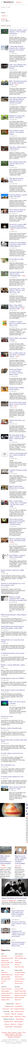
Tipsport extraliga (5, 976)
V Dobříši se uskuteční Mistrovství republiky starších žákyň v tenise (17, 323)
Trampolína (7, 1014)
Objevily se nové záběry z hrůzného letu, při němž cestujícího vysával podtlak (20, 859)
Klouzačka (19, 1014)
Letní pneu (6, 1024)
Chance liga (4, 972)
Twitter (9, 1032)
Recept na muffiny (19, 974)
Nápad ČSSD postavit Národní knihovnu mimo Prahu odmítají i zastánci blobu (12, 627)
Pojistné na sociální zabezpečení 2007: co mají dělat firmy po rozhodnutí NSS (18, 598)
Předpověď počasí (9, 1006)
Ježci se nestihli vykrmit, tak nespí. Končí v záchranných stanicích (17, 354)
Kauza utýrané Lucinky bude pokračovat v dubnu (17, 787)
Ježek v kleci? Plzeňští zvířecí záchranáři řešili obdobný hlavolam (17, 66)
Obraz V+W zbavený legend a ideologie (17, 702)
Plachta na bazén (19, 1011)
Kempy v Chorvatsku (6, 988)
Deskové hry (13, 1024)
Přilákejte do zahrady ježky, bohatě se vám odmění (17, 116)
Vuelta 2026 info (19, 956)
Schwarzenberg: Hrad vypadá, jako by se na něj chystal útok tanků (17, 404)
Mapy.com (18, 1003)
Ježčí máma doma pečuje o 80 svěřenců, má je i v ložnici (16, 180)
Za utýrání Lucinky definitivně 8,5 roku (12, 776)
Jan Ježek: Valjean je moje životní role (12, 753)
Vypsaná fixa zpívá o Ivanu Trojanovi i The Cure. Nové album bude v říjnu (17, 290)
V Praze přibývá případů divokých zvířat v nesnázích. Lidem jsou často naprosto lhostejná (17, 48)
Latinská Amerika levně (7, 997)
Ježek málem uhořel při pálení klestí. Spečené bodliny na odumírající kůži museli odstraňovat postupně (17, 100)
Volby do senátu (5, 964)
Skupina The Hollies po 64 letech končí (14, 898)
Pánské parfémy (18, 1026)
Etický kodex (19, 1034)
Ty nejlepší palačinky (20, 972)
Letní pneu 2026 (19, 988)
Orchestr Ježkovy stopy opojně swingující (17, 339)
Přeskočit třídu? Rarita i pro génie (17, 421)
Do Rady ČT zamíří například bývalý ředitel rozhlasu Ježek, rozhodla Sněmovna (17, 244)
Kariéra (19, 1032)
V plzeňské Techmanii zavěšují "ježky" (18, 471)
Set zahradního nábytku (7, 1016)
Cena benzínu (5, 1008)
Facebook (4, 1032)
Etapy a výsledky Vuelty (20, 958)
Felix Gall (17, 964)
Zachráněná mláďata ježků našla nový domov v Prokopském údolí (16, 273)
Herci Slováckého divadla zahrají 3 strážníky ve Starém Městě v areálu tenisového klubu (17, 437)
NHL (2, 983)
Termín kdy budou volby (7, 962)
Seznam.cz (19, 2)
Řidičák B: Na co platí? (20, 995)
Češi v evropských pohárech (17, 1008)
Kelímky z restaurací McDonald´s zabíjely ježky (13, 665)
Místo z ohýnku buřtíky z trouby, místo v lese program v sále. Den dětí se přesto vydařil (18, 503)
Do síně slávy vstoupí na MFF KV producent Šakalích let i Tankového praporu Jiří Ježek (18, 226)
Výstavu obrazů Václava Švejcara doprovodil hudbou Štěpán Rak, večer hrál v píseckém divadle (17, 521)
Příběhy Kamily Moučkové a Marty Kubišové (13, 615)
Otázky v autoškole (19, 997)
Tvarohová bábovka (20, 979)
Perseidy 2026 (18, 1006)
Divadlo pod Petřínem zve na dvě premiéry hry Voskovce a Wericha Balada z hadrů (16, 371)
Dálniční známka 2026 (20, 991)
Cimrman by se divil (7, 716)
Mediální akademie (9, 1034)
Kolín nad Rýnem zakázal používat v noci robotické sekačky (16, 132)
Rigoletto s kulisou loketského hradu (11, 728)
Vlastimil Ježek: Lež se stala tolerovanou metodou (12, 640)
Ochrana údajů (8, 1035)
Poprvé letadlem (5, 991)
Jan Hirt (17, 960)
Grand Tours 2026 (19, 967)
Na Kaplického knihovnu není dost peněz (12, 653)
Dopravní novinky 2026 (20, 993)
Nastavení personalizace (14, 1037)
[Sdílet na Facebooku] (6, 21)
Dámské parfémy (18, 1021)
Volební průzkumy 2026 (7, 958)
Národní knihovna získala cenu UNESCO (12, 678)
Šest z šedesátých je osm (8, 765)
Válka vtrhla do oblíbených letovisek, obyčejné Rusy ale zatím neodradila (5, 859)
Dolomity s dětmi (5, 999)
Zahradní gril (17, 1016)
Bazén (12, 1011)
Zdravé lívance (18, 976)
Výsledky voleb (5, 960)
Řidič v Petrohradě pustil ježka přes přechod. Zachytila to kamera (18, 82)
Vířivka (23, 1016)
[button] (4, 31)
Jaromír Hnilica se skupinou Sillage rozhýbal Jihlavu (17, 556)
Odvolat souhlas (18, 1035)
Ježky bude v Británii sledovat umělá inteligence (17, 148)
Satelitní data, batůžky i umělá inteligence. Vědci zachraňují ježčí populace (18, 31)
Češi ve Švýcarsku (5, 995)
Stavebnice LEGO (8, 1021)
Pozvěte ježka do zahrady (16, 259)
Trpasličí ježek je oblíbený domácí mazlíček (16, 388)
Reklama (14, 1032)
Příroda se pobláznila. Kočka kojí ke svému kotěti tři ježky (17, 539)
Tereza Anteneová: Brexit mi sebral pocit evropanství (17, 210)
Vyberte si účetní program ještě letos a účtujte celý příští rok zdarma (18, 455)
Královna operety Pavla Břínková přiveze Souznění (16, 487)
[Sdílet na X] (9, 21)
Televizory (20, 1024)
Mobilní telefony (19, 1019)
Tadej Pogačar (18, 962)
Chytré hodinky (8, 1026)
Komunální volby (5, 967)
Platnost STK (18, 999)
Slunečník (13, 1014)
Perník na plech (18, 983)
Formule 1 (3, 981)
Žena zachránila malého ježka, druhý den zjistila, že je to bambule (17, 163)
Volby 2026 (4, 956)
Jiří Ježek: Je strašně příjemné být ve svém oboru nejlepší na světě (13, 584)
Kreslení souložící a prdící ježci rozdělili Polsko (12, 571)
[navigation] (2, 2)
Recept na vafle (18, 981)
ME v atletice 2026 (5, 979)
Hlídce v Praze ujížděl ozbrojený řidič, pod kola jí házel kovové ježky (17, 306)
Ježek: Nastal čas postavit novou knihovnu (13, 690)
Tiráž (24, 1032)
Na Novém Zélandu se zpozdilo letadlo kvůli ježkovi (18, 195)
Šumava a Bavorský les (7, 993)
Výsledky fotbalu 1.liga (6, 974)
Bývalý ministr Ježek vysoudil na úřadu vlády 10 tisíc (14, 740)
